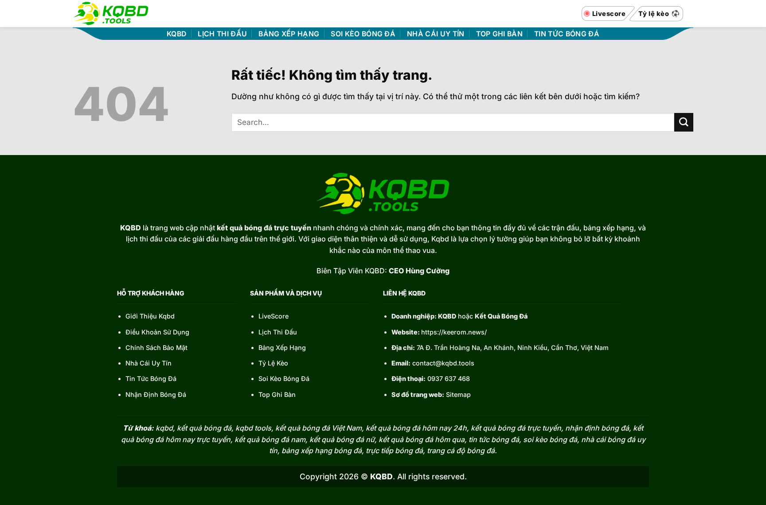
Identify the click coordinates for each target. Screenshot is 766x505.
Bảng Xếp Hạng (282, 347)
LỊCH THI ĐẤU (222, 34)
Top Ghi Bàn (277, 394)
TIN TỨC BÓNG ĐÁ (566, 34)
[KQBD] (111, 13)
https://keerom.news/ (454, 332)
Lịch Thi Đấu (277, 332)
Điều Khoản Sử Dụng (157, 332)
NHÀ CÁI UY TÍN (435, 34)
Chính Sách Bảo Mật (156, 347)
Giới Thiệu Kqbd (150, 316)
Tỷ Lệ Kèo (273, 363)
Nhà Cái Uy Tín (148, 363)
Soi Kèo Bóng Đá (283, 378)
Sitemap (458, 394)
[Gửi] (683, 122)
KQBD (176, 34)
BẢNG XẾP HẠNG (288, 34)
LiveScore (273, 316)
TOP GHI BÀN (499, 34)
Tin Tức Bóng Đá (150, 378)
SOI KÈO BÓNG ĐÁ (363, 34)
